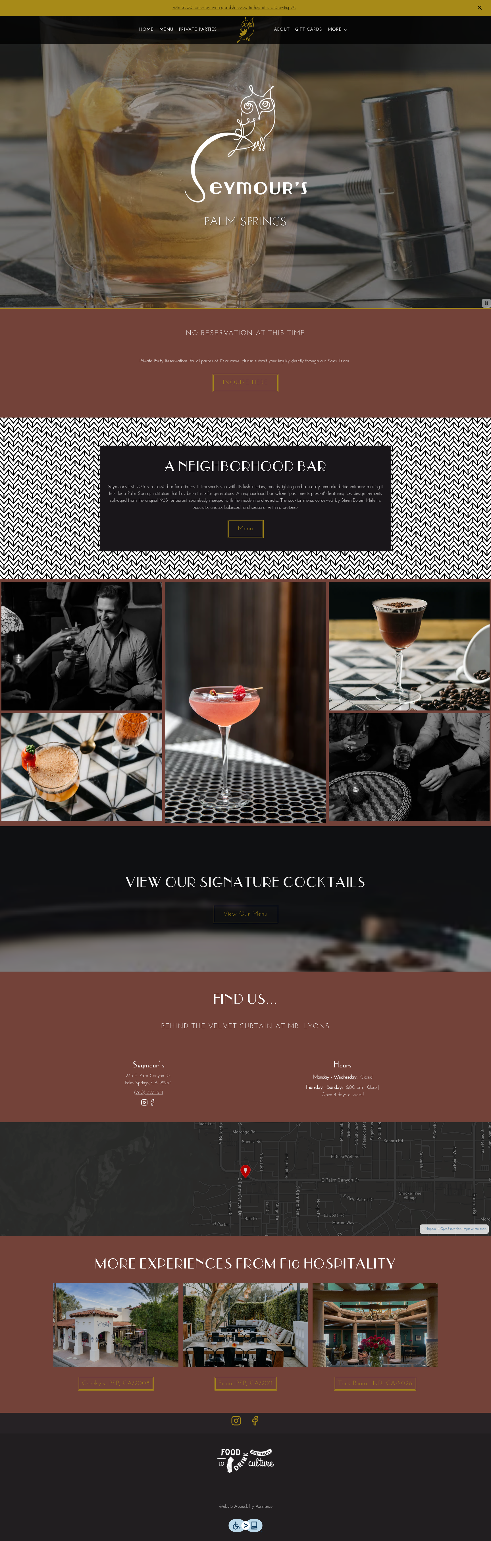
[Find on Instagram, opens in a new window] (144, 1105)
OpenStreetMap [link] (450, 1229)
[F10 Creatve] (245, 1461)
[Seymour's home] (245, 30)
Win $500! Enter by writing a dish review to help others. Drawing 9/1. (234, 7)
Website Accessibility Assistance (245, 1506)
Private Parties (198, 30)
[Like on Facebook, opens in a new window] (152, 1105)
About (282, 30)
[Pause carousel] (486, 303)
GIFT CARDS (308, 30)
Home (146, 30)
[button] (338, 30)
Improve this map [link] (474, 1229)
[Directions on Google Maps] (245, 1179)
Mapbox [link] (430, 1229)
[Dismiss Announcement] (479, 8)
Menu (166, 30)
